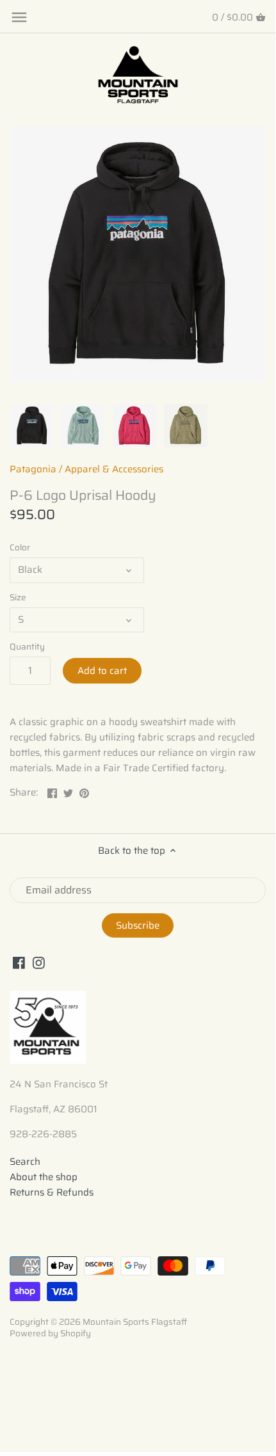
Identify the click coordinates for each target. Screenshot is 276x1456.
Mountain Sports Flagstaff (135, 1322)
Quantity (27, 647)
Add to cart (102, 670)
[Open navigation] (19, 17)
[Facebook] (19, 963)
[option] (32, 425)
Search (25, 1161)
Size (18, 598)
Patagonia (33, 469)
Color (20, 548)
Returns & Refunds (51, 1192)
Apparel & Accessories (114, 469)
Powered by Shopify (50, 1333)
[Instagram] (39, 963)
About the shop (43, 1177)
